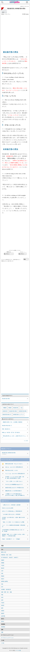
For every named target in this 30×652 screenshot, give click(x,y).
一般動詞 (4, 407)
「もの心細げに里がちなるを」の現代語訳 (11, 514)
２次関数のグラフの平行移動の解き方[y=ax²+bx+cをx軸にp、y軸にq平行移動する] (14, 494)
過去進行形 (15, 407)
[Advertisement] (15, 31)
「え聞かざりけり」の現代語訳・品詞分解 (11, 504)
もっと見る (26, 440)
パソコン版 (18, 650)
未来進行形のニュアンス (18, 414)
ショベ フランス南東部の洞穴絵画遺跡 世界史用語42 (13, 526)
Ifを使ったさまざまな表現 (7, 508)
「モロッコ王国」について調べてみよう (14, 481)
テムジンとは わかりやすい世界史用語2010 (15, 473)
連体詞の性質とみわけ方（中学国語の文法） (14, 487)
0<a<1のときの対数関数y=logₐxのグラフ (14, 484)
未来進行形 (5, 411)
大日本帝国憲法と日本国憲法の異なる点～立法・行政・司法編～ (13, 530)
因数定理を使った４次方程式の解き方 (13, 490)
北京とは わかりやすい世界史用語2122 (14, 467)
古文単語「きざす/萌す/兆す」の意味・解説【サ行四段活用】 (13, 518)
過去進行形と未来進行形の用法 (9, 453)
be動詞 (9, 407)
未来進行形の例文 (23, 411)
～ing (21, 407)
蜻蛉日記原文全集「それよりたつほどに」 (14, 463)
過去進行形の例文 (13, 411)
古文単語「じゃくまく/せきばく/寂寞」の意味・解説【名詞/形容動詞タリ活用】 (14, 477)
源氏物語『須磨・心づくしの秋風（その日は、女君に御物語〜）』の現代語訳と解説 (13, 535)
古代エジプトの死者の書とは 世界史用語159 (12, 511)
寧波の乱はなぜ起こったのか (11, 470)
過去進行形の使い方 (7, 414)
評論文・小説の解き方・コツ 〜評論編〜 (11, 539)
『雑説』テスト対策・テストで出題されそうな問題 (13, 522)
